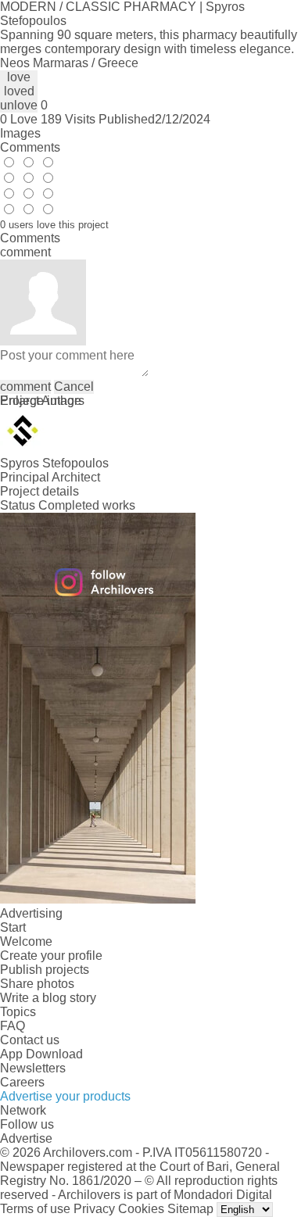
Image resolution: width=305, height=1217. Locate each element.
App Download (41, 1054)
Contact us (29, 1040)
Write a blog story (48, 997)
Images (20, 133)
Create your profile (51, 955)
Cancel (74, 386)
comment (25, 386)
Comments (30, 147)
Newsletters (33, 1068)
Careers (22, 1082)
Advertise (26, 1138)
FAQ (12, 1026)
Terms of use (35, 1208)
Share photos (37, 983)
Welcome (26, 941)
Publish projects (44, 969)
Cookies (141, 1208)
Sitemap (190, 1208)
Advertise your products (65, 1096)
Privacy (94, 1208)
